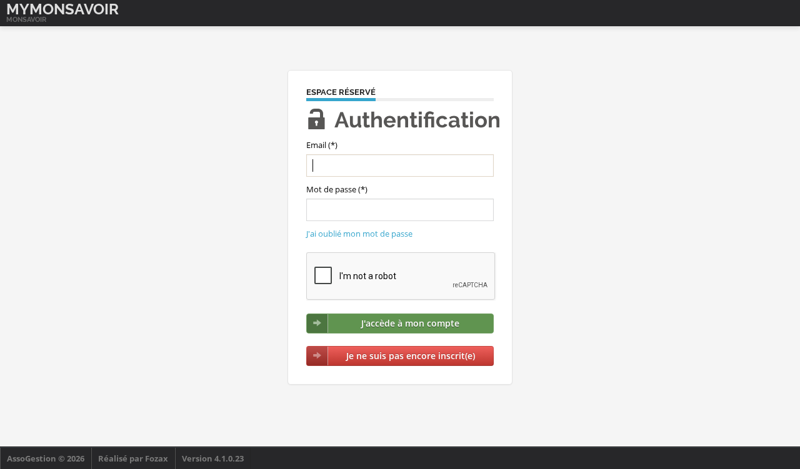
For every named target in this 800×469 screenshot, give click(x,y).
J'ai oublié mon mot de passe (359, 233)
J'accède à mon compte (410, 323)
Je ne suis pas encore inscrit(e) (410, 356)
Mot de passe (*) (337, 189)
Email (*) (322, 145)
